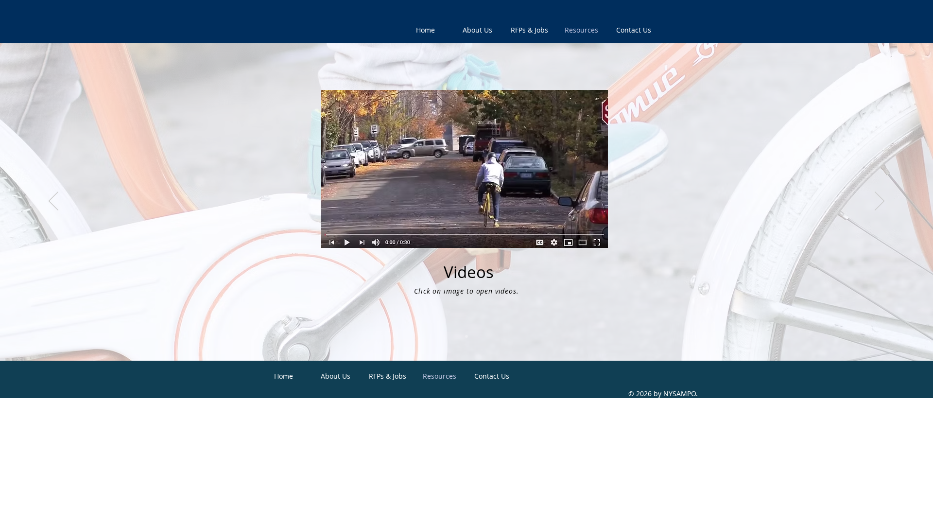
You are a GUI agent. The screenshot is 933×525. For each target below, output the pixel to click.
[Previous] (53, 202)
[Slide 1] (466, 336)
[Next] (879, 202)
